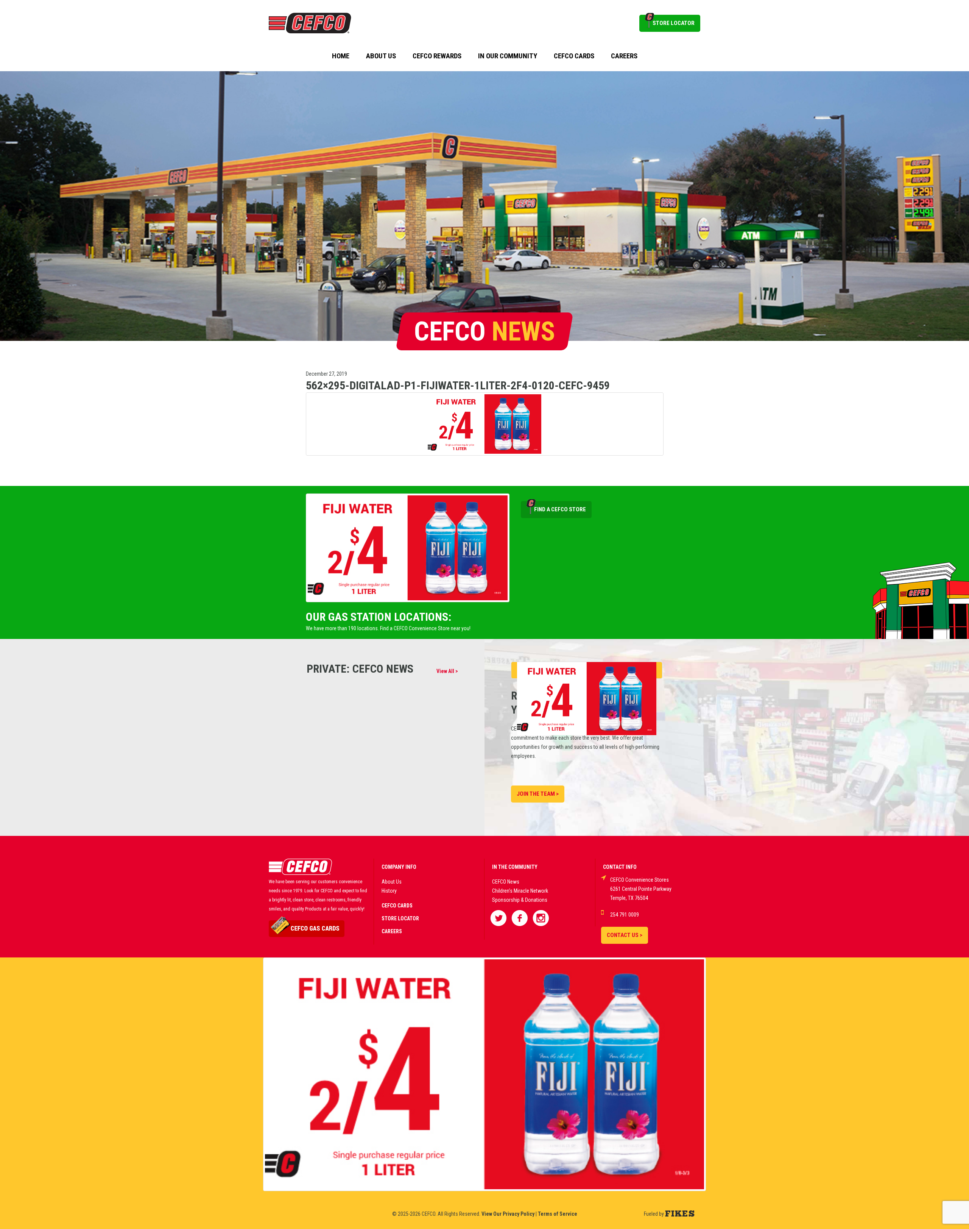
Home (340, 56)
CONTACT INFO (620, 867)
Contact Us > (624, 935)
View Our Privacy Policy (507, 1214)
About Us (381, 56)
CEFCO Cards (574, 56)
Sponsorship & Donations (519, 900)
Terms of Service (557, 1214)
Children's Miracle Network (520, 891)
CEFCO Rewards (437, 56)
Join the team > (538, 793)
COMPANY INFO (399, 867)
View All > (447, 671)
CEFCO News (505, 882)
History (389, 891)
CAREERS (392, 931)
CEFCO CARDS (397, 906)
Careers (624, 56)
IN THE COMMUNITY (514, 867)
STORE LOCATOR (674, 23)
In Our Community (507, 56)
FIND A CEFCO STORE (560, 509)
